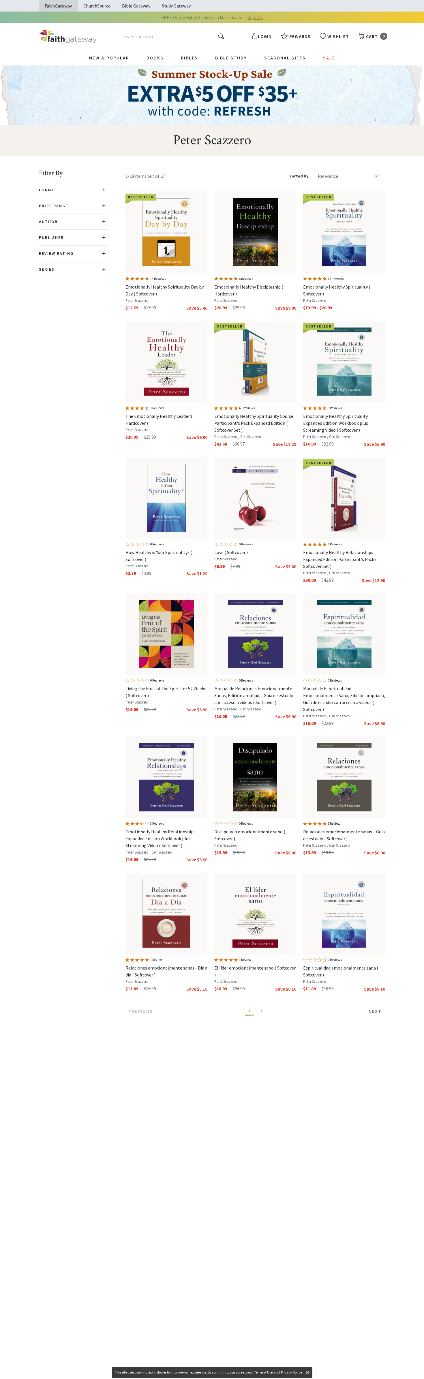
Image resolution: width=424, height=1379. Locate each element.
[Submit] (221, 36)
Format (48, 189)
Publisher (51, 237)
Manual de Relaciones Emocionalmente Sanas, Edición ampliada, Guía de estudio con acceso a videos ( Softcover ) (253, 695)
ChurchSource (96, 6)
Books (155, 58)
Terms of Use (263, 1372)
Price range (53, 205)
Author (48, 221)
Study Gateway (176, 6)
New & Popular (109, 58)
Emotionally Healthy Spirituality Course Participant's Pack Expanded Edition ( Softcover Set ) (253, 423)
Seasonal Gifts (285, 58)
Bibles (189, 58)
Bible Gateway (136, 6)
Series (47, 269)
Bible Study (231, 58)
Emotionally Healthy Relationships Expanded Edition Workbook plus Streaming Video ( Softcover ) (160, 838)
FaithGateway (58, 6)
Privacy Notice (291, 1372)
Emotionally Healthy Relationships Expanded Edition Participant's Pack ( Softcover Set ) (340, 559)
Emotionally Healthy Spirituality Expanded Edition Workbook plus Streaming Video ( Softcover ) (335, 423)
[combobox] (174, 36)
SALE (329, 58)
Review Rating (56, 253)
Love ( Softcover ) (231, 552)
